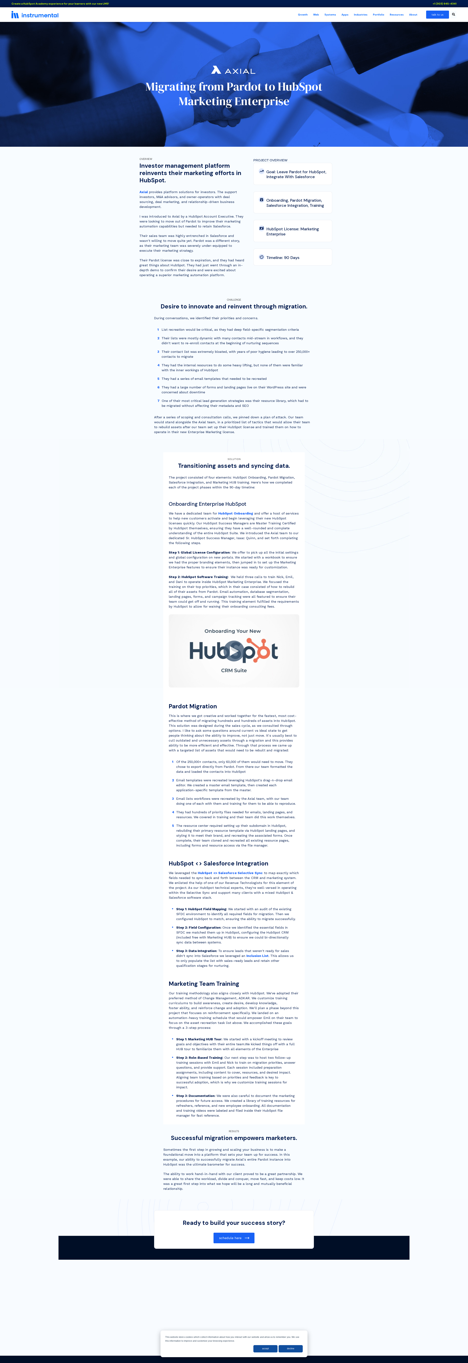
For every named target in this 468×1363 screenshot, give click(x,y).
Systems (330, 14)
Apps (344, 14)
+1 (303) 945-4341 (444, 3)
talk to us (438, 14)
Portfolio (378, 14)
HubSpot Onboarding (235, 513)
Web (316, 14)
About (413, 14)
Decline (290, 1348)
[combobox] (453, 14)
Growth (303, 14)
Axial (143, 192)
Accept (265, 1348)
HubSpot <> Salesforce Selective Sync (230, 873)
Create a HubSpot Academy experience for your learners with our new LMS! (60, 3)
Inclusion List (257, 956)
